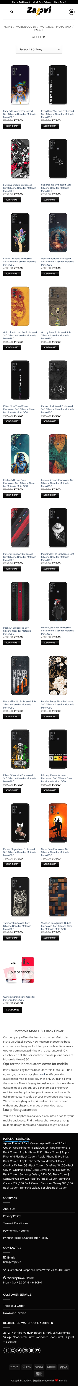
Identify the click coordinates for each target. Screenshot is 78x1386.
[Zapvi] (39, 12)
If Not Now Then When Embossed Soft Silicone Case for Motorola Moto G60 (18, 409)
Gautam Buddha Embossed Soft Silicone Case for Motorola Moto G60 (57, 261)
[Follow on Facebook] (6, 1350)
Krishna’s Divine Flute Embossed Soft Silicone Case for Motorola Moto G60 (18, 483)
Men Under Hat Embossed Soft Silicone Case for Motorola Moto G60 (57, 556)
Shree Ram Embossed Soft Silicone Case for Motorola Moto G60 (55, 852)
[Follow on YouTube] (38, 1350)
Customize (12, 1009)
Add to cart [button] (12, 126)
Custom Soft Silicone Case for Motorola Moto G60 (19, 998)
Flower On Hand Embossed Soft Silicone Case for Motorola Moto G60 (19, 261)
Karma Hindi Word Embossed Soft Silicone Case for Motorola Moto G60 (57, 409)
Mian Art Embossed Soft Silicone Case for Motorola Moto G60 (17, 630)
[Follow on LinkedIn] (31, 1350)
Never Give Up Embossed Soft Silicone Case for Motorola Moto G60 (19, 704)
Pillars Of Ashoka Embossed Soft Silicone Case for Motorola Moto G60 (19, 778)
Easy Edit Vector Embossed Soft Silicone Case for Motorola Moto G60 (19, 114)
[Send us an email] (25, 1350)
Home (8, 26)
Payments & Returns (16, 1230)
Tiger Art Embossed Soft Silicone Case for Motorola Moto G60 (17, 926)
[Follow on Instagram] (12, 1350)
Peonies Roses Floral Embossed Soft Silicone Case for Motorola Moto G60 (57, 704)
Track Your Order (13, 1306)
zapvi (41, 1074)
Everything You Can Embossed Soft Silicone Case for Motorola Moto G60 (57, 114)
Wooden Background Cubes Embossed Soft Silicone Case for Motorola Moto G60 (56, 926)
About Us (9, 1209)
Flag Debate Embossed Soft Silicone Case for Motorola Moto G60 (56, 187)
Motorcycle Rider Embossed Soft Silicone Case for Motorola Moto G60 (57, 630)
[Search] (11, 12)
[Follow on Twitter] (19, 1350)
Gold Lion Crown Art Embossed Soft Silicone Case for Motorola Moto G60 (20, 335)
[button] (5, 12)
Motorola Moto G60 (55, 26)
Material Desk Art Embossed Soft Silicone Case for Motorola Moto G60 (19, 556)
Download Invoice (14, 1313)
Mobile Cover (26, 26)
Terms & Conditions (15, 1223)
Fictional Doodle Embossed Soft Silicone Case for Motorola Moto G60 (19, 187)
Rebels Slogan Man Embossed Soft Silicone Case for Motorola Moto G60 (19, 852)
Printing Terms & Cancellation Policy (25, 1238)
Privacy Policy (12, 1216)
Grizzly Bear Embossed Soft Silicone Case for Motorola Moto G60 (56, 335)
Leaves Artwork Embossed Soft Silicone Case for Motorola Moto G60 (58, 483)
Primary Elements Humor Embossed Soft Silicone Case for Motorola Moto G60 (56, 778)
